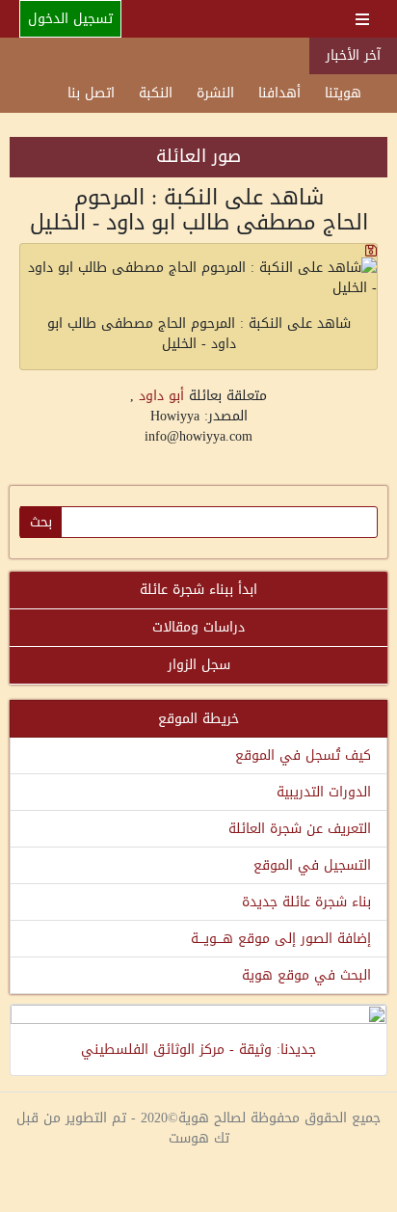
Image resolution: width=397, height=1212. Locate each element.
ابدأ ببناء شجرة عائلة (198, 590)
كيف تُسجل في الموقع (303, 755)
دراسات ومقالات (198, 627)
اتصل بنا (91, 93)
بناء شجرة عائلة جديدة (306, 902)
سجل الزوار (199, 665)
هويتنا (343, 93)
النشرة (215, 93)
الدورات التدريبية (324, 792)
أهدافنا (279, 93)
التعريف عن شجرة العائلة (299, 829)
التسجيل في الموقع (312, 865)
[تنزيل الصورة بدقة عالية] (198, 250)
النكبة (155, 93)
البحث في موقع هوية (306, 975)
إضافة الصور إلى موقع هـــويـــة (281, 939)
